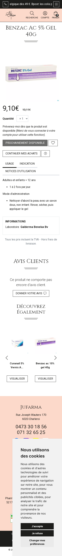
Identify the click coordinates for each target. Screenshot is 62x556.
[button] (6, 358)
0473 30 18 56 (31, 427)
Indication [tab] (27, 163)
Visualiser (17, 378)
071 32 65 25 (31, 432)
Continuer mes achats (22, 153)
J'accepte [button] (37, 526)
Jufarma (31, 407)
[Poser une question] (45, 153)
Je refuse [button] (37, 533)
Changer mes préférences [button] (37, 542)
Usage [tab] (9, 163)
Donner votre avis (30, 293)
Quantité (8, 118)
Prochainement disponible (25, 142)
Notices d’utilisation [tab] (20, 171)
